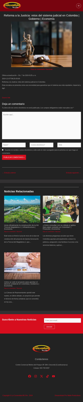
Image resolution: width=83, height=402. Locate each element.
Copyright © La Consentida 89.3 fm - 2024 (18, 395)
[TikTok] (47, 376)
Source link (6, 98)
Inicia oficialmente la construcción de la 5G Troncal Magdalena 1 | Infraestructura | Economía (21, 227)
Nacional (49, 69)
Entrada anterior (9, 173)
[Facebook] (29, 376)
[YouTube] (53, 376)
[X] (41, 376)
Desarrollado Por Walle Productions (67, 395)
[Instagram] (35, 376)
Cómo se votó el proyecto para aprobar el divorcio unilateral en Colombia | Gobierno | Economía (21, 284)
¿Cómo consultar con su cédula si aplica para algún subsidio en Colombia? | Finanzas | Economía (59, 227)
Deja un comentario (38, 69)
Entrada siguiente (73, 173)
